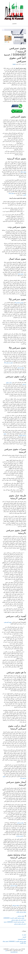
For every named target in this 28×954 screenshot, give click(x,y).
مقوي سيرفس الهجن (21, 912)
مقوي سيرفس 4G (8, 362)
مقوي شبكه (20, 273)
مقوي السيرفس (7, 622)
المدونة (24, 937)
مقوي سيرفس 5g (19, 302)
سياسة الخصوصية (22, 939)
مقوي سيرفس (20, 367)
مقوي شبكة (23, 171)
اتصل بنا (24, 934)
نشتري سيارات (19, 836)
